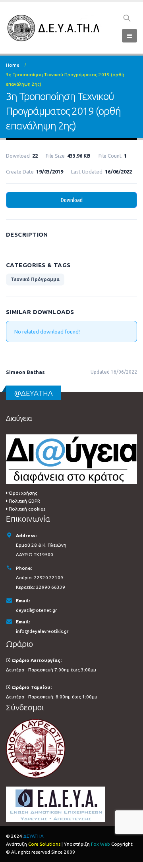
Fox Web (100, 844)
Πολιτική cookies (27, 508)
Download (71, 200)
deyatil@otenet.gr (36, 610)
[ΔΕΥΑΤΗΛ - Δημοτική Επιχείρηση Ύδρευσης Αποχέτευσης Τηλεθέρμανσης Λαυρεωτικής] (54, 28)
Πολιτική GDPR (24, 500)
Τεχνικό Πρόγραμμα (35, 279)
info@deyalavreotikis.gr (42, 631)
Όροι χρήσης (23, 493)
